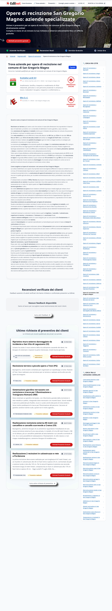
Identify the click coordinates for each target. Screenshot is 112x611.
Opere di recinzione (34, 56)
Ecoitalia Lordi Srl (28, 78)
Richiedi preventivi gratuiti (18, 41)
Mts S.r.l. (24, 97)
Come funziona (27, 3)
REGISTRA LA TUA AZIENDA (95, 3)
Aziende (12, 56)
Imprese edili (22, 56)
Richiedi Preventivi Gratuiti (61, 356)
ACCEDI (80, 3)
